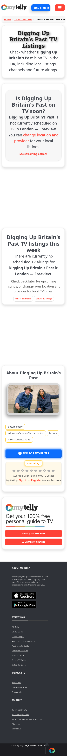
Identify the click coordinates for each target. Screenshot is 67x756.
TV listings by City (19, 710)
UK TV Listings (23, 19)
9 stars (49, 471)
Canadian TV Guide (20, 650)
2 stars (18, 471)
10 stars (53, 471)
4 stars (27, 471)
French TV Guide (19, 660)
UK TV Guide (17, 631)
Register (36, 480)
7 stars (40, 471)
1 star (14, 471)
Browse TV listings (44, 298)
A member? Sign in (33, 541)
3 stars (22, 471)
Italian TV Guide (19, 665)
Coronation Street (19, 687)
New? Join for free (33, 533)
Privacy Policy (43, 745)
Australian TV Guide (20, 646)
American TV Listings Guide (23, 641)
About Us (16, 724)
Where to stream (23, 298)
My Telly (15, 627)
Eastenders (16, 682)
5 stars (31, 471)
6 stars (36, 471)
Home (7, 19)
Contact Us (16, 728)
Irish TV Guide (18, 655)
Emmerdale (17, 692)
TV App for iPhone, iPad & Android (27, 719)
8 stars (44, 471)
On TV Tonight (18, 636)
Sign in (23, 480)
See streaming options (33, 154)
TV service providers (20, 714)
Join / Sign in (41, 7)
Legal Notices (30, 745)
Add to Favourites (35, 453)
